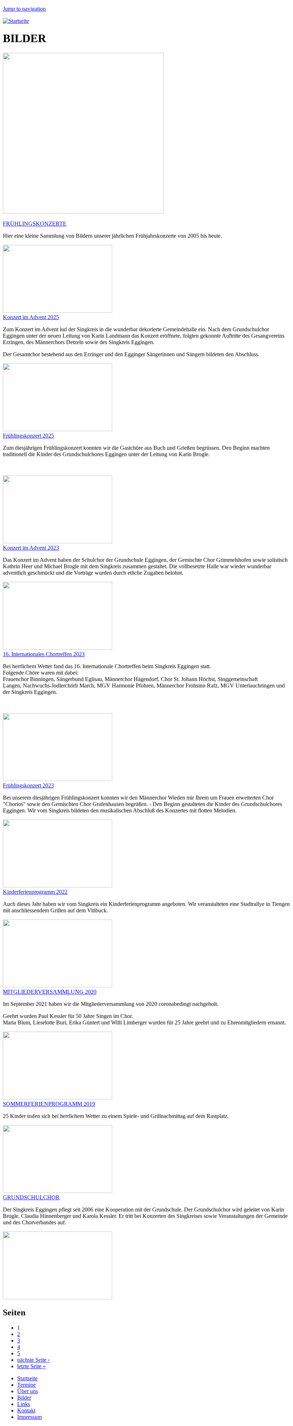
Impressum (29, 1417)
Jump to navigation (24, 9)
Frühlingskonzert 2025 (28, 436)
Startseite (27, 1378)
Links (23, 1404)
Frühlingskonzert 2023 (28, 785)
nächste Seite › (33, 1360)
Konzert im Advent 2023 (31, 548)
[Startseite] (16, 21)
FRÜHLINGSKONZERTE (34, 224)
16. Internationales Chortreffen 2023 (44, 654)
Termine (26, 1385)
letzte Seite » (31, 1366)
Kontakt (26, 1410)
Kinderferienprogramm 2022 (35, 892)
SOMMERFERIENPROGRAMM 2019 (49, 1104)
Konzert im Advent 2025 (31, 317)
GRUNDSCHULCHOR (31, 1197)
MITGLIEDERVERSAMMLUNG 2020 (49, 992)
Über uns (27, 1391)
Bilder (24, 1398)
